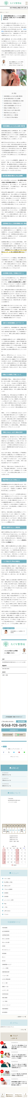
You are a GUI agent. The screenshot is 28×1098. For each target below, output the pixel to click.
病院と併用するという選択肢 (11, 115)
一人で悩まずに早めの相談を (11, 117)
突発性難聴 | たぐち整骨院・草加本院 (18, 631)
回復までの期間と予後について (11, 108)
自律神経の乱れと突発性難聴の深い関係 (13, 101)
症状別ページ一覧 (22, 1016)
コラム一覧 (23, 1029)
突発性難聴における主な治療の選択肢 (13, 96)
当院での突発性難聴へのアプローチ (12, 105)
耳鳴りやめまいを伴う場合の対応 (12, 110)
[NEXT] (24, 846)
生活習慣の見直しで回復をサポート (12, 103)
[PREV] (3, 846)
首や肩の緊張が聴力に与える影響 (12, 98)
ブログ (4, 746)
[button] (3, 752)
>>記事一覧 (14, 1038)
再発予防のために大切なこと (11, 112)
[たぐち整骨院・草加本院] (13, 3)
